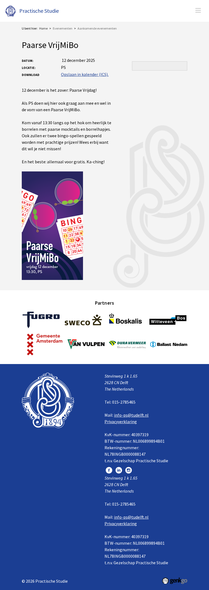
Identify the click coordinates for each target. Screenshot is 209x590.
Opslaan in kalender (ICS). (85, 74)
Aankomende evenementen (97, 28)
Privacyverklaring (120, 421)
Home (43, 28)
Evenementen (62, 28)
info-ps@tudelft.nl (131, 415)
